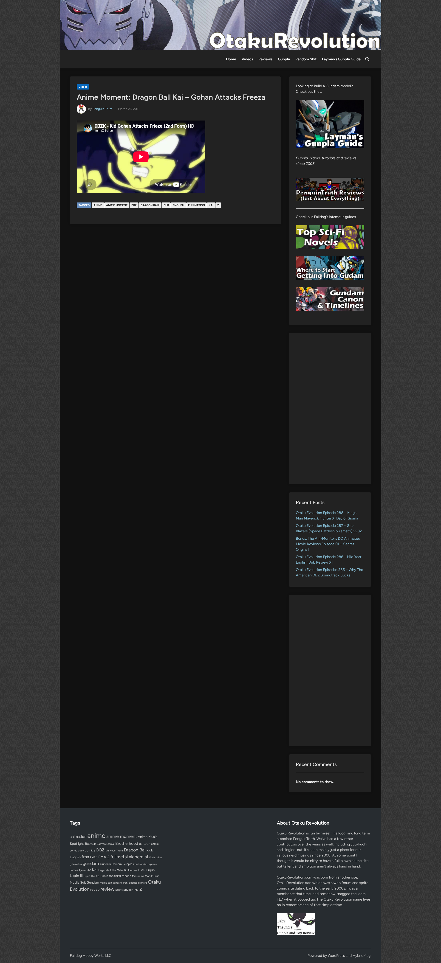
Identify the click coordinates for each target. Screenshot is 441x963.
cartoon (144, 844)
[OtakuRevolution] (220, 24)
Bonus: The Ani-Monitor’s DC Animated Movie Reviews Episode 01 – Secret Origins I (328, 544)
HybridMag (361, 955)
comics (90, 850)
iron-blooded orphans (145, 864)
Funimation (196, 205)
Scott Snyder (124, 889)
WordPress (336, 955)
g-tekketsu (76, 864)
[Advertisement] (330, 408)
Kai (211, 205)
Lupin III (76, 875)
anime (97, 205)
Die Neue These (114, 850)
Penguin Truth (103, 109)
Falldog (339, 833)
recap (94, 889)
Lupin (150, 870)
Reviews (265, 59)
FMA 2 (104, 857)
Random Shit (306, 59)
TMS (136, 889)
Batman (90, 844)
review (107, 889)
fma (85, 856)
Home (231, 59)
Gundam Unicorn (111, 864)
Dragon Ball (150, 205)
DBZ (134, 205)
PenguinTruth (304, 839)
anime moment (116, 205)
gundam (91, 863)
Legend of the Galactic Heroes (117, 870)
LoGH (141, 870)
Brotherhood (126, 843)
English (178, 205)
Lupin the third (110, 876)
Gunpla (284, 59)
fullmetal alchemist (129, 856)
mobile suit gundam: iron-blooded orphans (123, 882)
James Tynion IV (80, 870)
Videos (247, 59)
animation (78, 836)
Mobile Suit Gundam (84, 882)
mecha (126, 876)
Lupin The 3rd (91, 876)
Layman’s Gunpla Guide (341, 59)
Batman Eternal (105, 843)
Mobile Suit (152, 876)
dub (166, 205)
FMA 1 (93, 857)
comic (154, 843)
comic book (77, 850)
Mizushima (138, 876)
